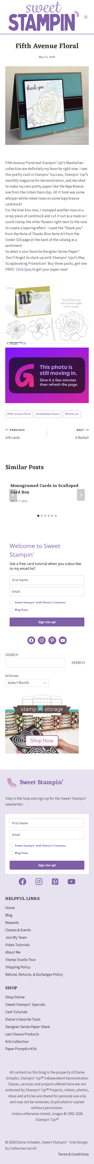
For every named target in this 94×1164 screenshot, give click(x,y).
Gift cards (15, 434)
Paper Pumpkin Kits (21, 1049)
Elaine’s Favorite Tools (22, 1019)
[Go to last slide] (13, 495)
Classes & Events (18, 930)
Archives (12, 676)
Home (10, 908)
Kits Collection (17, 1041)
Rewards (12, 922)
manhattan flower (48, 414)
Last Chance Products (22, 1034)
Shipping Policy (17, 967)
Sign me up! (47, 622)
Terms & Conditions (73, 1154)
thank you (72, 414)
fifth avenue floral (19, 414)
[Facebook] (22, 881)
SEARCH (11, 655)
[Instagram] (38, 881)
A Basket (82, 434)
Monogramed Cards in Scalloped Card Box (44, 489)
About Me (13, 952)
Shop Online (15, 997)
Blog (8, 915)
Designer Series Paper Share (27, 1027)
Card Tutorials (16, 1012)
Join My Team (16, 937)
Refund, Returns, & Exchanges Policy (34, 974)
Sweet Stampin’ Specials (25, 1004)
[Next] (81, 495)
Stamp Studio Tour (20, 959)
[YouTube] (71, 881)
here (27, 269)
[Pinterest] (55, 881)
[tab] (38, 516)
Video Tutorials (17, 945)
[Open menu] (86, 17)
